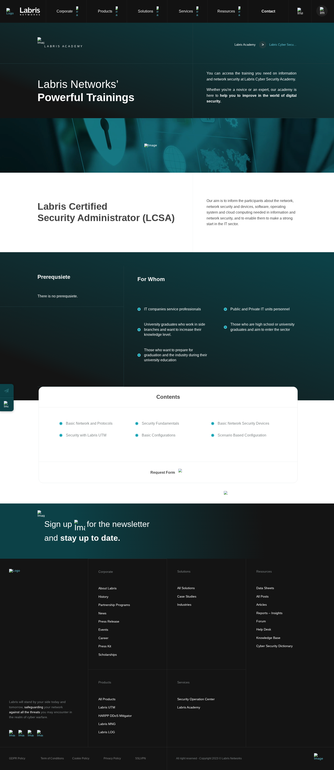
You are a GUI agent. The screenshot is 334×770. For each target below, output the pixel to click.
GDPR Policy (17, 758)
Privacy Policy (112, 758)
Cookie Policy (80, 758)
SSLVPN (140, 758)
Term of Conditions (52, 758)
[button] (7, 391)
